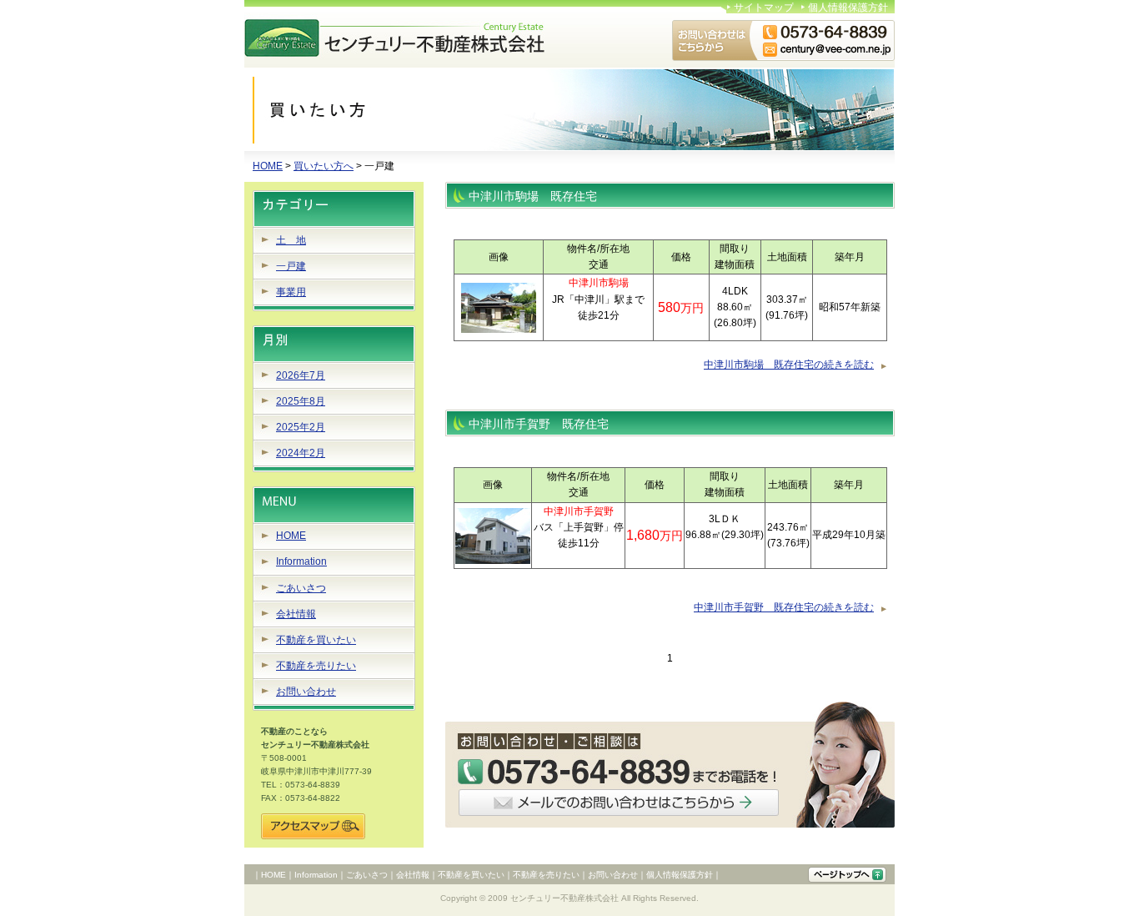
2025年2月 (300, 427)
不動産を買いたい (316, 640)
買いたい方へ (324, 166)
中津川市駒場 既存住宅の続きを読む (789, 364)
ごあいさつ (301, 588)
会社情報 (296, 614)
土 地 (291, 240)
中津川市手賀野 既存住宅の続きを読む (784, 607)
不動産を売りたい (316, 666)
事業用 (291, 292)
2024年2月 (300, 453)
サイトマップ (764, 7)
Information (301, 561)
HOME (268, 166)
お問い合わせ (306, 691)
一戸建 (291, 266)
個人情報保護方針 (848, 7)
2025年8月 (300, 401)
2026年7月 (300, 375)
